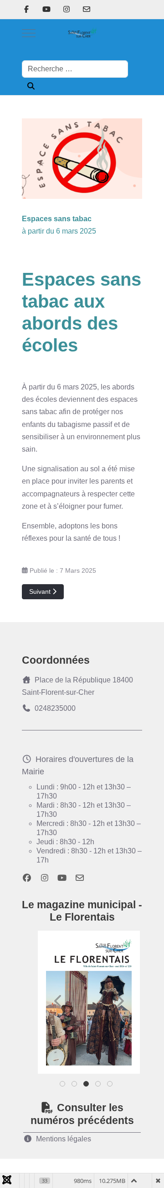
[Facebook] (26, 9)
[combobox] (75, 69)
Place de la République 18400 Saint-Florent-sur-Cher (77, 686)
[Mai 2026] (89, 1002)
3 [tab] (87, 1086)
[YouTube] (46, 9)
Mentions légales (63, 1139)
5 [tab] (110, 1086)
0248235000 (55, 708)
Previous (58, 1001)
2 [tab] (75, 1086)
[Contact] (86, 9)
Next (119, 1001)
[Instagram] (66, 9)
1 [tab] (63, 1086)
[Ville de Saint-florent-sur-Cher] (82, 33)
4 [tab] (99, 1086)
